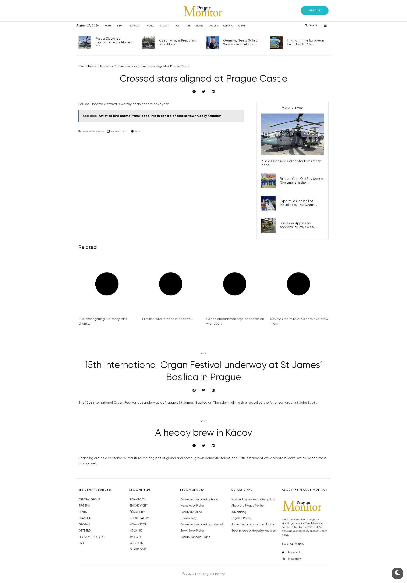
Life (188, 25)
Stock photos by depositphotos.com (253, 530)
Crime (241, 25)
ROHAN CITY (137, 499)
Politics (164, 25)
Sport (177, 25)
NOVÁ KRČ (136, 530)
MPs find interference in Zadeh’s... (167, 319)
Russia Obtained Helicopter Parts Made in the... (114, 42)
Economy (135, 25)
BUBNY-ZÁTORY (139, 518)
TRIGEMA (84, 505)
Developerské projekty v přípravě (202, 524)
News (120, 25)
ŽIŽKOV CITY (137, 512)
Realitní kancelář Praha (195, 537)
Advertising (238, 512)
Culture (213, 25)
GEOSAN (84, 524)
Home (108, 25)
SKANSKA (85, 518)
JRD (81, 543)
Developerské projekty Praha (199, 499)
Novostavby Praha (192, 505)
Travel (199, 25)
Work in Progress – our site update (253, 499)
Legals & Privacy (241, 518)
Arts (137, 131)
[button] (315, 10)
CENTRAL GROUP (89, 499)
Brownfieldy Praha (192, 530)
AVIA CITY (135, 537)
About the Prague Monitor (247, 505)
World (150, 25)
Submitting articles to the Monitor (252, 524)
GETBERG (85, 530)
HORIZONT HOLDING (92, 537)
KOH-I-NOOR (138, 524)
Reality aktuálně (191, 512)
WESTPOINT (137, 543)
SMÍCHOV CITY (139, 505)
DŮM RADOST (138, 549)
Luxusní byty (189, 518)
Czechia (228, 25)
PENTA (83, 512)
